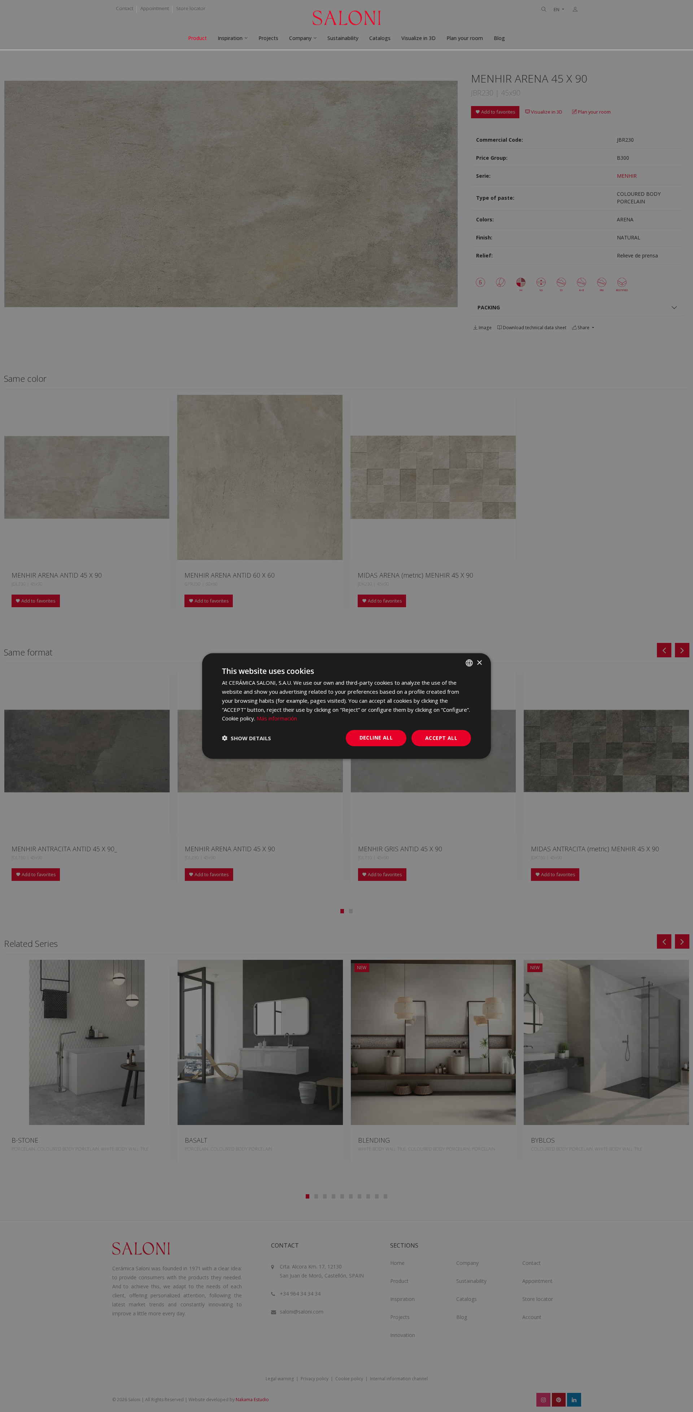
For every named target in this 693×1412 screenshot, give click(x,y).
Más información (277, 718)
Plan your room (464, 38)
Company (300, 38)
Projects (268, 38)
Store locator (190, 8)
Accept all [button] (441, 737)
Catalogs (380, 38)
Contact (124, 8)
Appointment (154, 8)
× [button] (479, 662)
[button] (246, 738)
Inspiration (230, 38)
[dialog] (346, 706)
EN (557, 9)
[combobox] (469, 663)
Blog (499, 38)
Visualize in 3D (418, 38)
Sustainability (342, 38)
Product (197, 38)
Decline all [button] (376, 737)
